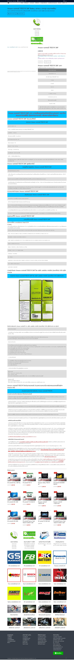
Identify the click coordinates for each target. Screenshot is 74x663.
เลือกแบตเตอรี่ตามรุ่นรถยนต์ (45, 615)
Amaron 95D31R (51, 70)
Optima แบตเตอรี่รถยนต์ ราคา (14, 602)
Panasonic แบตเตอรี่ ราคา (59, 566)
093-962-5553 (37, 35)
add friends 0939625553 (30, 548)
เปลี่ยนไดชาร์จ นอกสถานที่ (14, 628)
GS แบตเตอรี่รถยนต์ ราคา (14, 566)
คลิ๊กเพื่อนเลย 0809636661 (30, 545)
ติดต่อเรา (63, 3)
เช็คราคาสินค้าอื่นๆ (14, 615)
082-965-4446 (12, 13)
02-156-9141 (57, 642)
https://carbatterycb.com (57, 645)
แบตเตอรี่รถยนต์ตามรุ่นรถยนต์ (52, 3)
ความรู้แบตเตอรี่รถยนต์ (43, 3)
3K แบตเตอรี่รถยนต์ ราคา (44, 566)
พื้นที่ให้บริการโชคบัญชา (60, 615)
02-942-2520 (58, 644)
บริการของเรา (32, 3)
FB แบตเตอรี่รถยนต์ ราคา (29, 566)
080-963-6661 (21, 13)
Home (8, 47)
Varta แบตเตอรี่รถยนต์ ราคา (45, 584)
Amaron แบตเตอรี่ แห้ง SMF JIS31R (13, 71)
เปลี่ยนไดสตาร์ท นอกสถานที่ (29, 628)
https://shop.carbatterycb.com (58, 647)
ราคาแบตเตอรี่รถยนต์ (63, 543)
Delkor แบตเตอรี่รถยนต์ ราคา (60, 602)
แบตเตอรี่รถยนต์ (12, 47)
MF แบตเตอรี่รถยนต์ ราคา (29, 602)
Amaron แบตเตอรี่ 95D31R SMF (33, 71)
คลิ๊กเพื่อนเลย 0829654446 (31, 543)
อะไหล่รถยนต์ (26, 3)
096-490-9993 (37, 33)
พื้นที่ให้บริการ (37, 3)
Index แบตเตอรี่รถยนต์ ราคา (60, 584)
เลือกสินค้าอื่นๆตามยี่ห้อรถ (29, 615)
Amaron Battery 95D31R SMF (27, 71)
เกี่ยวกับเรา (59, 3)
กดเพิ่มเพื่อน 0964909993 (30, 546)
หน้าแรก (22, 3)
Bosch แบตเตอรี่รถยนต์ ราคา (29, 584)
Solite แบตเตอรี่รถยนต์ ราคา (45, 602)
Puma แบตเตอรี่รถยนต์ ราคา (14, 584)
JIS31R (16, 47)
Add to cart (47, 62)
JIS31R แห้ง (19, 71)
